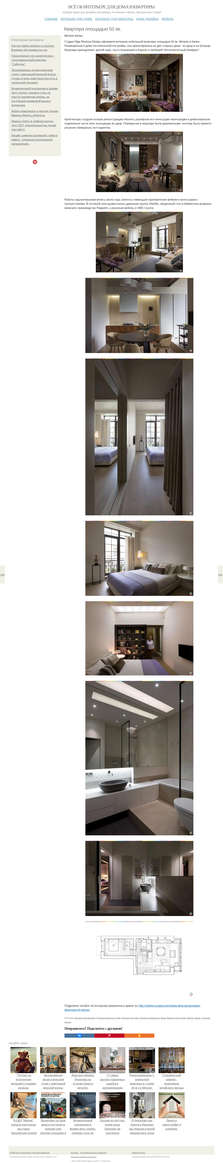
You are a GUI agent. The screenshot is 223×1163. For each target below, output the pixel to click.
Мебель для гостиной (176, 1017)
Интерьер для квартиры (114, 18)
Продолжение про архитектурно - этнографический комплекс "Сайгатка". (33, 60)
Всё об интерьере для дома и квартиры (111, 7)
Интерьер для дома (76, 18)
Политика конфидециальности (84, 1157)
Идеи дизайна (147, 18)
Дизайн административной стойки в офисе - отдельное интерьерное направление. (34, 139)
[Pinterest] (109, 1036)
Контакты (75, 1152)
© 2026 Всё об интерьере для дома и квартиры (30, 1152)
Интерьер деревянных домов (153, 1017)
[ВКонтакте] (79, 1036)
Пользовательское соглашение (93, 1152)
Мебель (168, 18)
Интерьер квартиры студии (109, 1017)
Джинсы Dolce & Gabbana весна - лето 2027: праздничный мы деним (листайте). (33, 125)
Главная (51, 18)
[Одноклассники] (139, 1036)
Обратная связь (138, 1152)
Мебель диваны (194, 1017)
